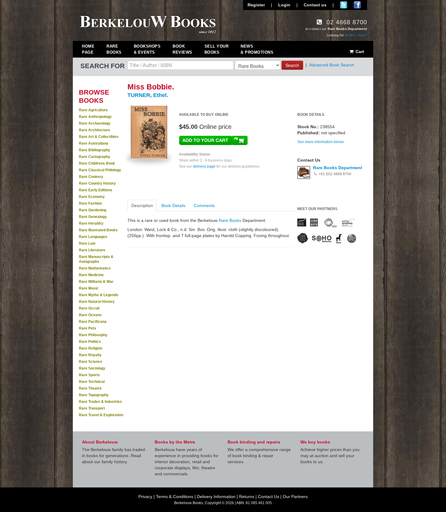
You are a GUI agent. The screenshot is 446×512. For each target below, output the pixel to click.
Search (292, 65)
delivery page (204, 166)
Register (256, 4)
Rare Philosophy (93, 335)
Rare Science (90, 362)
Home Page (88, 49)
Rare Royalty (90, 355)
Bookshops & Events (147, 49)
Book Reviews (182, 49)
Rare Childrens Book (97, 163)
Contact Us (268, 496)
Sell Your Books (216, 49)
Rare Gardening (92, 210)
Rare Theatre (90, 388)
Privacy (145, 496)
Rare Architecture (94, 130)
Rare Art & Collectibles (99, 137)
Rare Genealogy (93, 217)
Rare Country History (97, 183)
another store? (356, 35)
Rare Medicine (91, 275)
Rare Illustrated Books (98, 230)
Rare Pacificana (92, 322)
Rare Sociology (92, 368)
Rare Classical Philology (100, 170)
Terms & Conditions (174, 496)
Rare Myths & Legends (98, 295)
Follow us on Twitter (343, 4)
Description (142, 205)
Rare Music (89, 288)
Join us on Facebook (357, 4)
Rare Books (114, 49)
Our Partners (295, 496)
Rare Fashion (90, 203)
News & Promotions (257, 49)
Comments (204, 205)
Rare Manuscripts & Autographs (96, 259)
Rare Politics (90, 342)
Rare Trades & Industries (100, 402)
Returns (246, 496)
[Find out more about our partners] (326, 230)
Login (284, 4)
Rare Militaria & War (96, 281)
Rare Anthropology (95, 117)
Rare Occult (89, 308)
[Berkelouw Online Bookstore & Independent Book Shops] (148, 23)
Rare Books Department (337, 167)
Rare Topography (94, 395)
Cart (359, 51)
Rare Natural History (97, 302)
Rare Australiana (93, 143)
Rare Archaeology (94, 123)
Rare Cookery (91, 177)
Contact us (315, 4)
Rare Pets (87, 328)
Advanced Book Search (331, 64)
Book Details (173, 205)
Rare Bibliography (94, 150)
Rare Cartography (94, 157)
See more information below (320, 142)
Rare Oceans (90, 315)
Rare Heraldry (91, 223)
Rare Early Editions (95, 190)
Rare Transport (92, 408)
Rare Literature (92, 250)
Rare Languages (93, 237)
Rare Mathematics (95, 268)
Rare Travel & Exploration (101, 415)
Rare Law (87, 243)
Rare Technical (92, 382)
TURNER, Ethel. (147, 95)
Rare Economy (92, 197)
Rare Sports (89, 375)
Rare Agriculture (93, 110)
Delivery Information (216, 496)
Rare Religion (90, 348)
